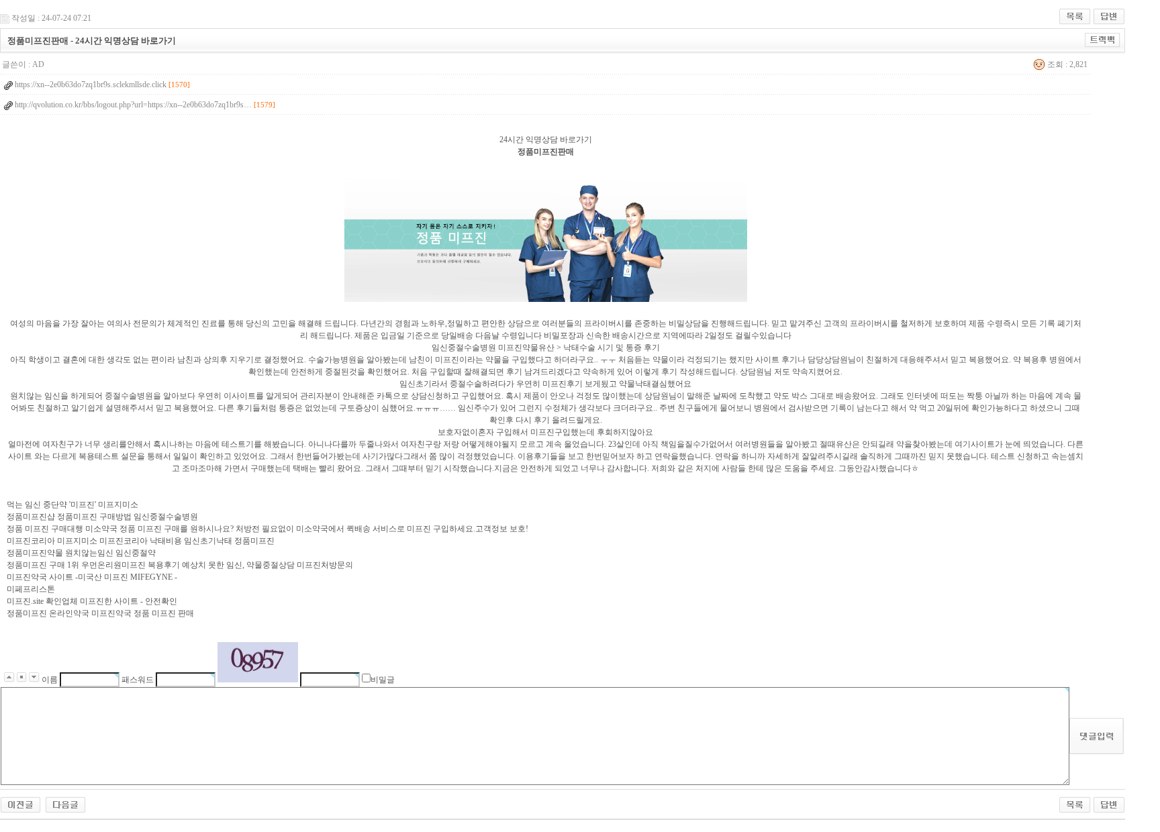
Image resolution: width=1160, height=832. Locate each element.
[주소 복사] (1102, 39)
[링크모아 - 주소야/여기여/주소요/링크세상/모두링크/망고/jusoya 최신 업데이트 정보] (20, 804)
